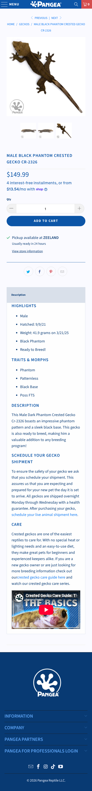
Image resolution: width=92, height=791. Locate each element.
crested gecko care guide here (41, 577)
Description (18, 295)
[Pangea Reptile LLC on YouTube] (61, 767)
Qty (9, 199)
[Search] (76, 4)
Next (55, 18)
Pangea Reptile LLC (51, 780)
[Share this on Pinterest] (51, 271)
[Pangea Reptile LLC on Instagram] (46, 767)
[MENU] (2, 4)
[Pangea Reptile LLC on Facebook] (38, 767)
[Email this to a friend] (62, 271)
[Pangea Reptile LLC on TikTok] (53, 767)
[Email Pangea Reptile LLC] (31, 767)
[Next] (82, 76)
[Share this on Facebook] (40, 271)
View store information (27, 251)
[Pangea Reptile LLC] (46, 4)
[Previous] (9, 76)
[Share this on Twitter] (28, 271)
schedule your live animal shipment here (44, 514)
